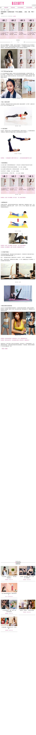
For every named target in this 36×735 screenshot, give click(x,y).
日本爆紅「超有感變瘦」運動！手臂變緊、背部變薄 (27, 577)
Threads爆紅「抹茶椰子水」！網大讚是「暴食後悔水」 (9, 577)
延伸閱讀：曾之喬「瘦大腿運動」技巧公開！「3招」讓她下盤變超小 (13, 197)
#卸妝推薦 (13, 7)
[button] (24, 42)
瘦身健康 (6, 579)
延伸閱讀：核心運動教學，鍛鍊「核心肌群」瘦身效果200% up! (12, 247)
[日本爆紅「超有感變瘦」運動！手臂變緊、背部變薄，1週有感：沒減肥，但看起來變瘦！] (27, 570)
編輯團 (15, 16)
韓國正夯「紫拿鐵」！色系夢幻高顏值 (27, 610)
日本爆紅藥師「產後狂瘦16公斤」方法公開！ (9, 628)
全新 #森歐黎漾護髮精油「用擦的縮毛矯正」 (9, 594)
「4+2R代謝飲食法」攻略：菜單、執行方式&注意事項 (9, 611)
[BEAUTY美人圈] (18, 3)
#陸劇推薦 (6, 7)
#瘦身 (3, 348)
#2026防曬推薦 (20, 7)
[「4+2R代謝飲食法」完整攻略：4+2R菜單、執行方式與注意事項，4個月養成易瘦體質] (9, 604)
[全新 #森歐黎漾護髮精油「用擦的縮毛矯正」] (9, 587)
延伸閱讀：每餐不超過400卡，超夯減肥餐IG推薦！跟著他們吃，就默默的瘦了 (15, 340)
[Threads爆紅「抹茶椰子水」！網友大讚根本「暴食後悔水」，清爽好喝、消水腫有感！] (9, 570)
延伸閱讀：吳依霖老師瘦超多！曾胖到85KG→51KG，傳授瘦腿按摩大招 (14, 338)
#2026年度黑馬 (29, 7)
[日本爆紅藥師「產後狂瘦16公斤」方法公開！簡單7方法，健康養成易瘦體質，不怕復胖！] (9, 621)
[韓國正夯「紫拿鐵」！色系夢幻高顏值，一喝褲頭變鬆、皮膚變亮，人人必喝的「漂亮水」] (27, 604)
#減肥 (6, 348)
